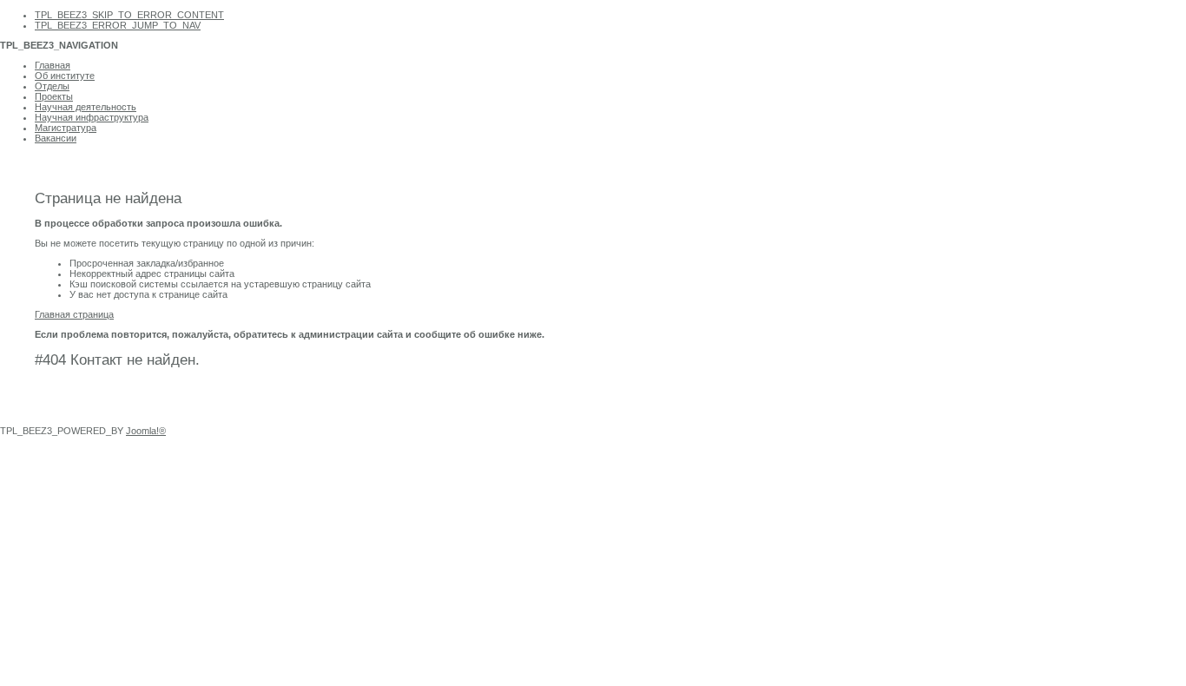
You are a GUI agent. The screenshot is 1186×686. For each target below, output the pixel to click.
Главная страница (74, 314)
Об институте (65, 75)
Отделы (52, 86)
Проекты (54, 96)
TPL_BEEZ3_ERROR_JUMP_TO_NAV (118, 25)
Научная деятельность (85, 107)
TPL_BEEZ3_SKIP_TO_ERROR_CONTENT (129, 15)
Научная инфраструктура (91, 117)
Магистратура (65, 127)
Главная (52, 65)
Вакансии (55, 138)
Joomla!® (146, 430)
